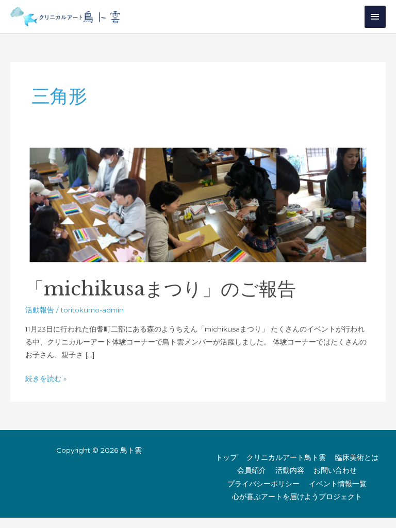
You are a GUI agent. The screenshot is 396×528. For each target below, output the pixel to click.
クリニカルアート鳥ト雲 (286, 457)
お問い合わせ (335, 470)
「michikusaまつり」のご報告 (160, 289)
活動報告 (39, 310)
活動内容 (289, 470)
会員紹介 (251, 470)
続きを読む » (46, 377)
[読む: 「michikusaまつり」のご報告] (197, 204)
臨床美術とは (356, 457)
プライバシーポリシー (263, 484)
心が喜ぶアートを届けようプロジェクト (297, 496)
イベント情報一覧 (338, 484)
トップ (226, 457)
